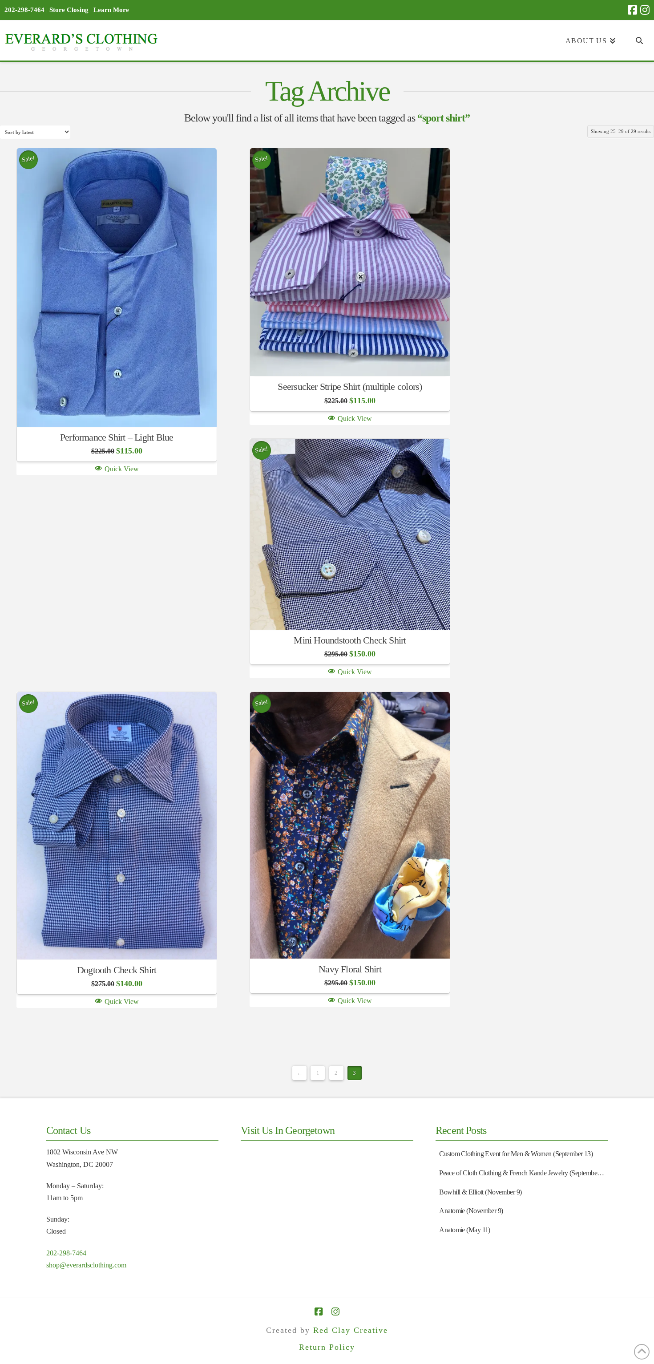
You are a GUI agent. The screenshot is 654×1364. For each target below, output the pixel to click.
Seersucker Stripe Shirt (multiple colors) (350, 386)
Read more (116, 406)
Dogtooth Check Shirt (116, 969)
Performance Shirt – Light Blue (117, 437)
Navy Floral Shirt (350, 969)
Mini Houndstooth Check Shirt (350, 640)
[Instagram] (645, 9)
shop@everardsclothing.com (86, 1265)
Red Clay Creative (350, 1330)
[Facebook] (632, 9)
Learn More (111, 9)
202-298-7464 (66, 1253)
